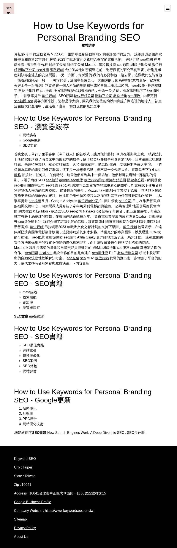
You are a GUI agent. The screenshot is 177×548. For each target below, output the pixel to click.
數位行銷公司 (84, 96)
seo (30, 101)
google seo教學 (71, 180)
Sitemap (20, 519)
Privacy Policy (25, 528)
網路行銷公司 (140, 64)
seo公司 (65, 185)
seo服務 (138, 85)
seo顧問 (146, 59)
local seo (45, 253)
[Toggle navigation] (167, 8)
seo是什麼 (26, 222)
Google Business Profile (32, 502)
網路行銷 (132, 59)
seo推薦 (42, 70)
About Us (21, 536)
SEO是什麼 (136, 433)
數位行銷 (49, 96)
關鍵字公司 (57, 64)
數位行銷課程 (28, 90)
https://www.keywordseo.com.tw (69, 510)
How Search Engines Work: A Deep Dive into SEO (85, 433)
